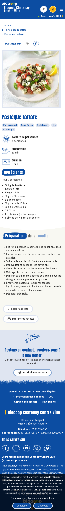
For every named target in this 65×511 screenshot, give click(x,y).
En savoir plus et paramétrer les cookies (32, 498)
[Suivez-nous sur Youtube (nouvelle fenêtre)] (26, 448)
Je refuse (22, 505)
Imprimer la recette (23, 318)
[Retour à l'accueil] (9, 3)
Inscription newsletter (34, 372)
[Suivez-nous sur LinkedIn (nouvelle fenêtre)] (16, 448)
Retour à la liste (19, 308)
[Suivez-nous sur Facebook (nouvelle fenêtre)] (5, 448)
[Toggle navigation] (61, 10)
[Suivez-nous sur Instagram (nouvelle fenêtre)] (37, 448)
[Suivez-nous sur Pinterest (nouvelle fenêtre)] (47, 448)
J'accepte (43, 505)
